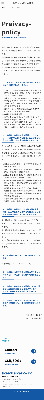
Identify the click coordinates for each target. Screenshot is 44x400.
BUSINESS (6, 338)
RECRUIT (5, 341)
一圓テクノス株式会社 (22, 3)
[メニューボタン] (2, 2)
